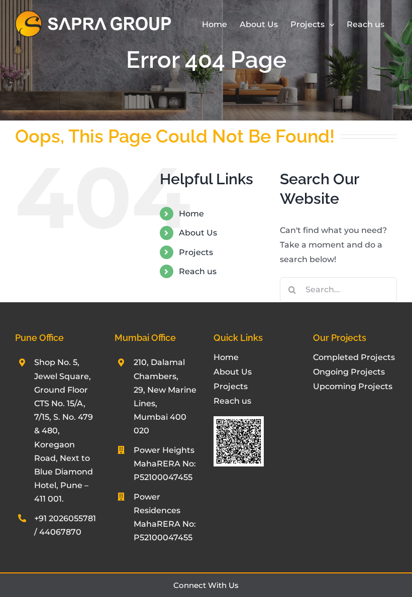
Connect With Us (206, 585)
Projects (196, 252)
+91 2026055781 (65, 518)
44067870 (60, 532)
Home (191, 213)
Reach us (198, 271)
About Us (198, 232)
